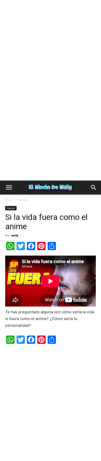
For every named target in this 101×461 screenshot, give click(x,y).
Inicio (9, 200)
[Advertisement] (50, 50)
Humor (23, 200)
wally (14, 235)
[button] (9, 188)
